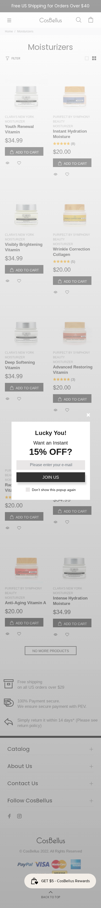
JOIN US (50, 477)
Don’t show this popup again (54, 490)
